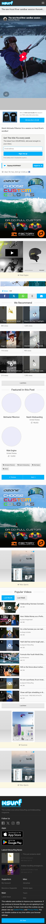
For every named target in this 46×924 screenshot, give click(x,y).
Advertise (26, 883)
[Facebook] (3, 824)
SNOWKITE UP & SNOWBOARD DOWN (35, 346)
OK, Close (23, 920)
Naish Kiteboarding (34, 417)
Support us (37, 165)
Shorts (6, 469)
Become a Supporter (9, 888)
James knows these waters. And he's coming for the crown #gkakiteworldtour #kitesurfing (35, 371)
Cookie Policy (19, 910)
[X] (8, 824)
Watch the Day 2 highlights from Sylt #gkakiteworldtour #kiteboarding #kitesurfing (35, 321)
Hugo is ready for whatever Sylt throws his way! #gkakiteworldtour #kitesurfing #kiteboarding (12, 346)
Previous (13, 477)
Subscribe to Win (32, 120)
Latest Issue (6, 897)
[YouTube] (18, 824)
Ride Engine (11, 450)
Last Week (21, 598)
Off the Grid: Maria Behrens (11, 371)
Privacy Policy (33, 910)
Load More (23, 383)
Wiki (24, 898)
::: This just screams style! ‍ (11, 321)
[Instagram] (13, 824)
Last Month (8, 598)
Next (32, 477)
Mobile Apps (27, 888)
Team (25, 893)
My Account (6, 883)
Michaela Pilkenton (11, 417)
